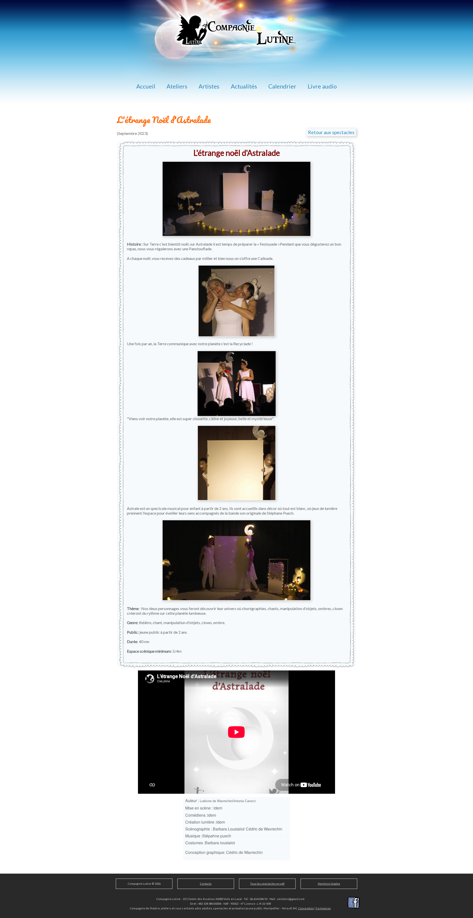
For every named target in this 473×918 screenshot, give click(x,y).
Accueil (145, 86)
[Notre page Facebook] (353, 902)
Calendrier (282, 86)
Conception (306, 908)
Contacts (206, 883)
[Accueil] (237, 106)
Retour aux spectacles (331, 132)
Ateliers (177, 86)
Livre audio (322, 86)
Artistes (209, 86)
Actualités (244, 86)
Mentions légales (329, 883)
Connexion (323, 908)
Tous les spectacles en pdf (267, 883)
